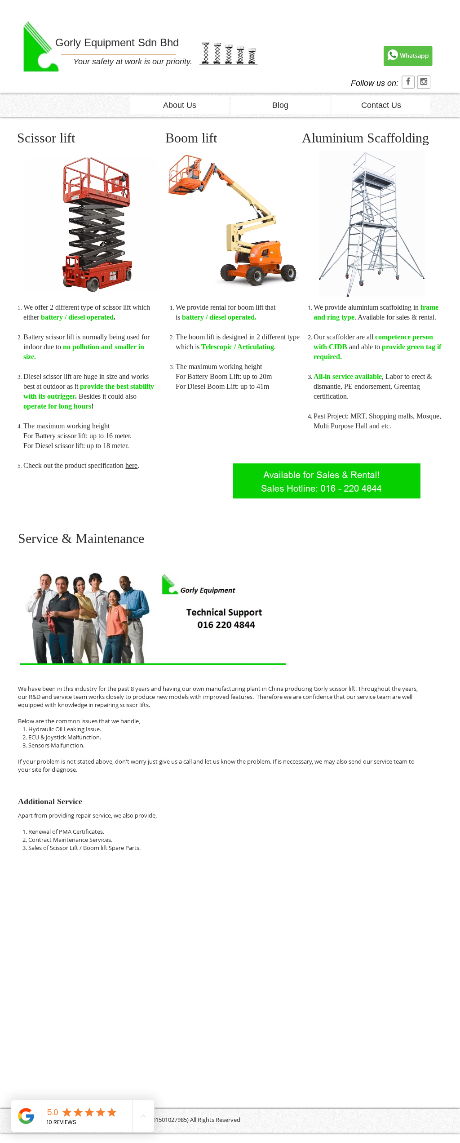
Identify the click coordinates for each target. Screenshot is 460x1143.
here (131, 465)
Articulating (255, 347)
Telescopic (217, 347)
